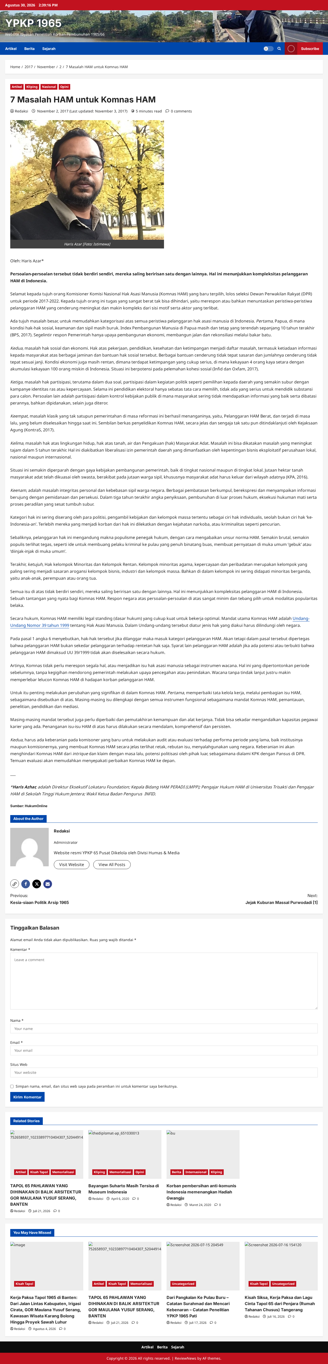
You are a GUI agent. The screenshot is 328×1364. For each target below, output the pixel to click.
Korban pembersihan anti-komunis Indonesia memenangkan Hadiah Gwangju (201, 1192)
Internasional (196, 1172)
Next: (281, 899)
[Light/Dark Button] (268, 48)
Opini (64, 87)
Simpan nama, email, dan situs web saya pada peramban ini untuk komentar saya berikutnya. (97, 1086)
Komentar (20, 949)
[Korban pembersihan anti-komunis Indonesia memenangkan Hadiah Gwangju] (203, 1154)
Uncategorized (183, 1284)
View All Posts (112, 864)
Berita (29, 48)
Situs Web (18, 1064)
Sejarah (49, 48)
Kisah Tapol (39, 1172)
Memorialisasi (63, 1172)
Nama (17, 1020)
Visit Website (71, 864)
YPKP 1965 (33, 23)
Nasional (49, 87)
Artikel (11, 48)
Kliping (32, 87)
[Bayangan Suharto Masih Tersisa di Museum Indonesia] (124, 1154)
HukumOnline (36, 806)
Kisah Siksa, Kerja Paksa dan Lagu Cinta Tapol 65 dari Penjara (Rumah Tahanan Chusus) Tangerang (280, 1303)
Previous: (39, 899)
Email (16, 1042)
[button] (279, 49)
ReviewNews (185, 1358)
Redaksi (21, 111)
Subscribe (310, 48)
